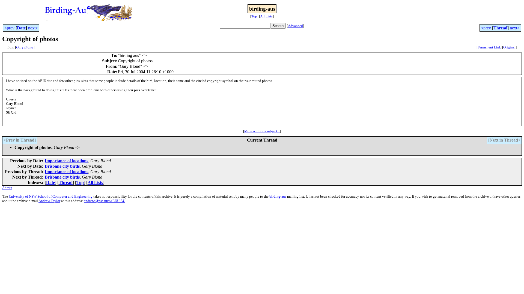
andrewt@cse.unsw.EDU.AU (104, 201)
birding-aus (277, 196)
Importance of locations (66, 160)
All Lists (266, 16)
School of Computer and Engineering (65, 196)
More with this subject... (262, 131)
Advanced (295, 26)
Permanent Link (489, 47)
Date (21, 28)
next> (33, 28)
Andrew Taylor (49, 201)
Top (254, 16)
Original (509, 47)
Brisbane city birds (62, 166)
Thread (500, 28)
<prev (9, 28)
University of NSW (23, 196)
